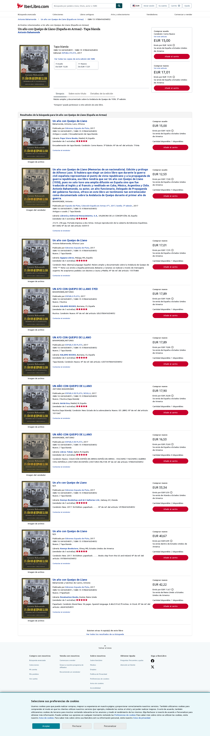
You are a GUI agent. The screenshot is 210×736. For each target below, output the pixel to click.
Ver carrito (33, 679)
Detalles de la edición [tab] (101, 93)
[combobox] (84, 5)
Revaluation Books (69, 597)
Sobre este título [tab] (77, 93)
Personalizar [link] (110, 726)
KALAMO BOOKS (68, 306)
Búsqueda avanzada (27, 14)
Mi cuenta (33, 669)
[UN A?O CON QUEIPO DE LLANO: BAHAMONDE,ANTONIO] (36, 375)
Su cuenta (163, 6)
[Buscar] (119, 5)
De (62, 65)
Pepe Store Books (69, 138)
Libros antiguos (87, 14)
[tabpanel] (101, 102)
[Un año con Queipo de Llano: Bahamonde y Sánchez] (36, 618)
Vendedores (152, 14)
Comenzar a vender (183, 14)
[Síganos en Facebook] (152, 661)
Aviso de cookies (97, 683)
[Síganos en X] (152, 667)
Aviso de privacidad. (142, 718)
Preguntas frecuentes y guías (131, 660)
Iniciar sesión (149, 6)
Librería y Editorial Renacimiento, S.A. (79, 215)
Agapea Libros (67, 257)
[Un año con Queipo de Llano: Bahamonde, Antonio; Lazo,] (36, 159)
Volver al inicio (105, 648)
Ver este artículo (160, 36)
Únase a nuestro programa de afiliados (71, 666)
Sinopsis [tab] (60, 93)
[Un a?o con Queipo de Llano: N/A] (36, 520)
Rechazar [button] (76, 726)
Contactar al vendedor (61, 150)
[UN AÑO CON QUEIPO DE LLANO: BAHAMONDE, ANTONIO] (36, 472)
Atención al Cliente (127, 665)
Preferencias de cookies (125, 715)
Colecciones (58, 14)
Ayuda (187, 6)
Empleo (93, 669)
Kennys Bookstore (69, 548)
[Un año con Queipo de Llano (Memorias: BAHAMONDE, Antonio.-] (36, 207)
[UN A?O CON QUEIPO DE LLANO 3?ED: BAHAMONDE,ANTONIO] (36, 327)
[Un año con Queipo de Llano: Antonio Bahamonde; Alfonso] (36, 278)
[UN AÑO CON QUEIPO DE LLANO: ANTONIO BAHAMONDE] (36, 424)
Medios (93, 665)
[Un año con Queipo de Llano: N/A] (36, 569)
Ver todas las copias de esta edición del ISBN (74, 59)
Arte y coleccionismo (120, 14)
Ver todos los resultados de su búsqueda (105, 634)
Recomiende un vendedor (70, 672)
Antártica (65, 403)
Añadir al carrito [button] (172, 56)
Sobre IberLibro (96, 660)
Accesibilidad (95, 688)
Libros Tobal (66, 452)
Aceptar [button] (46, 726)
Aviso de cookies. (46, 718)
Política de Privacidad (98, 674)
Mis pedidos (34, 674)
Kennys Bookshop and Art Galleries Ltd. (80, 500)
